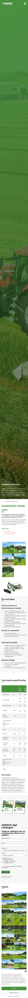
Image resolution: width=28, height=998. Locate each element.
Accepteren (14, 988)
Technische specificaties (10, 532)
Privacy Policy (17, 996)
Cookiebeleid (10, 996)
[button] (25, 971)
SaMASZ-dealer (22, 792)
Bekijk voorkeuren (14, 993)
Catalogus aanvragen (9, 534)
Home (3, 501)
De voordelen (8, 531)
